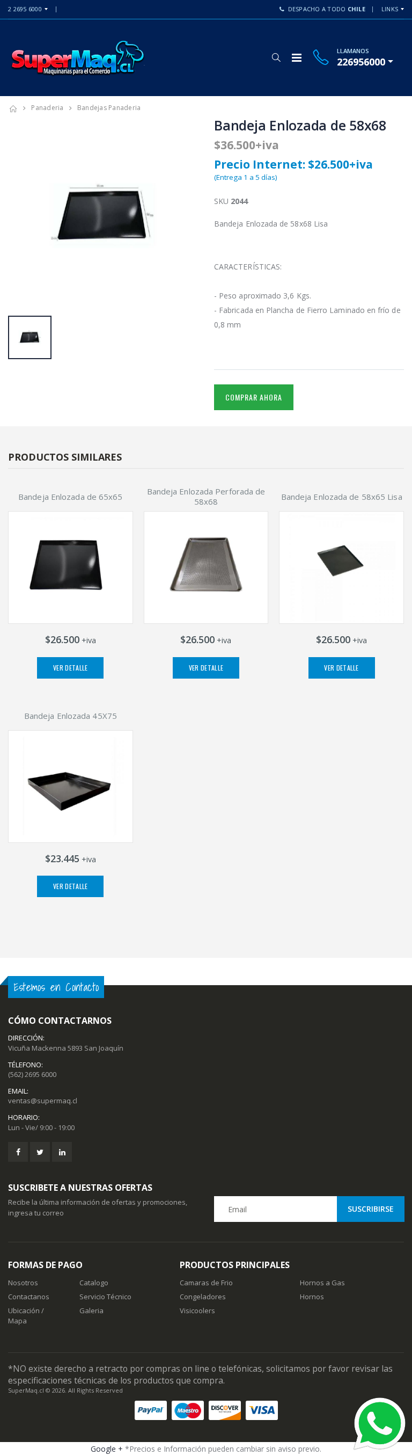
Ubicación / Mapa (26, 1315)
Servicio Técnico (105, 1296)
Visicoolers (197, 1310)
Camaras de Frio (206, 1282)
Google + (107, 1449)
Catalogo (93, 1282)
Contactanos (28, 1296)
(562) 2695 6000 (32, 1074)
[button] (276, 57)
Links (389, 9)
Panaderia (47, 107)
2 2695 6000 (25, 9)
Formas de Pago (45, 1265)
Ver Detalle (70, 667)
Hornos (312, 1296)
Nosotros (23, 1282)
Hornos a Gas (322, 1282)
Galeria (91, 1310)
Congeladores (203, 1296)
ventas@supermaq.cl (42, 1100)
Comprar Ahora (253, 397)
